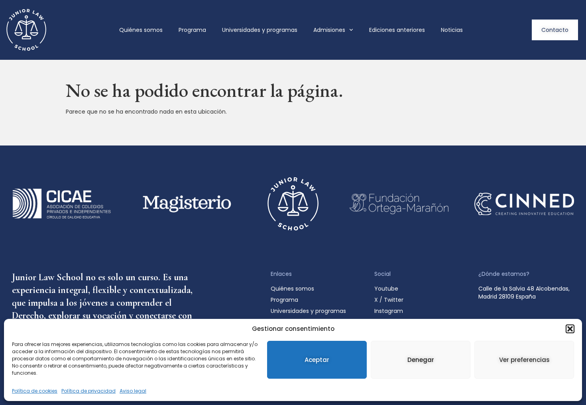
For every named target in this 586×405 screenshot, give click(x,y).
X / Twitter (388, 300)
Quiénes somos (141, 30)
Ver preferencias (524, 360)
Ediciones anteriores (397, 30)
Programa (192, 30)
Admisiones (329, 30)
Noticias (452, 30)
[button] (570, 329)
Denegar (420, 360)
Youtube (386, 289)
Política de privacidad (88, 390)
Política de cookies (34, 390)
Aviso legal (133, 390)
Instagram (388, 311)
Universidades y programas (259, 30)
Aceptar (317, 360)
